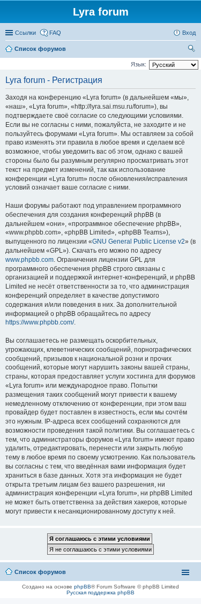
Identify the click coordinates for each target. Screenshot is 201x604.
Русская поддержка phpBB (100, 592)
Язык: (138, 64)
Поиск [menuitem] (192, 50)
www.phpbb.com (29, 259)
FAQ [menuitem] (55, 32)
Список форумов (40, 572)
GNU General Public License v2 (138, 241)
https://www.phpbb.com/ (39, 322)
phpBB (82, 587)
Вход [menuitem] (189, 32)
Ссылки (25, 32)
